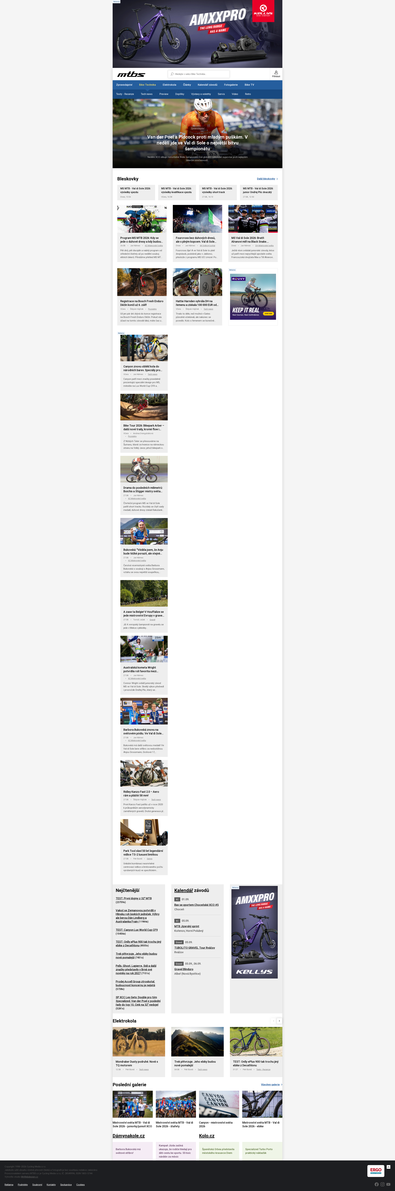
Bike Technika (147, 84)
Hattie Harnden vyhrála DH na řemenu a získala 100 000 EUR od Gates (196, 303)
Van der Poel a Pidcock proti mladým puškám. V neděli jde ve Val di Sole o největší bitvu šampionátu (197, 142)
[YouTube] (388, 1184)
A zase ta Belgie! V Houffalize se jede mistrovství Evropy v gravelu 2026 (143, 613)
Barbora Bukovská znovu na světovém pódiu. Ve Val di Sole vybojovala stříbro (142, 731)
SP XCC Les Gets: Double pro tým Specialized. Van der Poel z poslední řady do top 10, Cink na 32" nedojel (138, 1001)
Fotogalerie (231, 84)
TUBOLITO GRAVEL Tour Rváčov (194, 947)
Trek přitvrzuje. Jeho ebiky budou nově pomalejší (195, 1063)
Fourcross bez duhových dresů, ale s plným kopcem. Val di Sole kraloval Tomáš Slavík (195, 240)
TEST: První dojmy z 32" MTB (134, 898)
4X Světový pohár (207, 245)
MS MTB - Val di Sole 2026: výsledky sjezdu (135, 190)
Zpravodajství (124, 84)
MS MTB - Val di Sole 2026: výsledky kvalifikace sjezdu (176, 190)
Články (187, 84)
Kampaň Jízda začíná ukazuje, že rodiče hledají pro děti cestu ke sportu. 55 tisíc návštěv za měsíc (175, 1151)
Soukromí (37, 1184)
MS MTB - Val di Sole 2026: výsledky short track (217, 190)
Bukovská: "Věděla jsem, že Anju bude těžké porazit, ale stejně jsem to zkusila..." (143, 551)
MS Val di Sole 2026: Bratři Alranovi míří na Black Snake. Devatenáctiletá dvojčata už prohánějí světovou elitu (249, 240)
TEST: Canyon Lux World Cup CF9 (137, 929)
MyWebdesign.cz (29, 1176)
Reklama (9, 1184)
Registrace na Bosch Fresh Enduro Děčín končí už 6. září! (141, 303)
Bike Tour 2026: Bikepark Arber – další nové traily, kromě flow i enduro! (143, 427)
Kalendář (183, 890)
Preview (163, 94)
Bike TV (249, 84)
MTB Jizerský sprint (186, 926)
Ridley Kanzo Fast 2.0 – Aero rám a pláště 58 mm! (141, 793)
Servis (221, 94)
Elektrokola (169, 84)
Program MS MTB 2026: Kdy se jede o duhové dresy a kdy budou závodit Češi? (140, 240)
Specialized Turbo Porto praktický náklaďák (259, 1151)
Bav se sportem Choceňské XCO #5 (196, 904)
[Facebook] (377, 1184)
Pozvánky (152, 309)
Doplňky (179, 94)
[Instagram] (382, 1184)
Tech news (146, 94)
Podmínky (23, 1184)
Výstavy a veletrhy (201, 94)
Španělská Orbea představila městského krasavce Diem (218, 1151)
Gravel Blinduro (183, 969)
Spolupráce (66, 1184)
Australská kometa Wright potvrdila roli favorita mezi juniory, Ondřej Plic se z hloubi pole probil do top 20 (141, 669)
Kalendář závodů (207, 84)
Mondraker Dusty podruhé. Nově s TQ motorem (137, 1063)
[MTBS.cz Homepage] (131, 74)
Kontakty (51, 1184)
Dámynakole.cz (129, 1135)
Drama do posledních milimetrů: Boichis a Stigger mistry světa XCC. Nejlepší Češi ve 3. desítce (143, 489)
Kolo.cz (206, 1135)
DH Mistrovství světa (264, 245)
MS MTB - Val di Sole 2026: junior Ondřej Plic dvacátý (258, 190)
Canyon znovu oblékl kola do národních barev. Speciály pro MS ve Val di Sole (141, 368)
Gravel (152, 619)
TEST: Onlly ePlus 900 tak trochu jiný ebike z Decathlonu (256, 1063)
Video (235, 94)
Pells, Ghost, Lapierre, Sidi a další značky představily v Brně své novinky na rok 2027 (136, 969)
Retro (248, 94)
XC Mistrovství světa (154, 245)
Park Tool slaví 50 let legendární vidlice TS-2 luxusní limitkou (143, 852)
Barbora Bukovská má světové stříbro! (128, 1151)
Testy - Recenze (125, 94)
